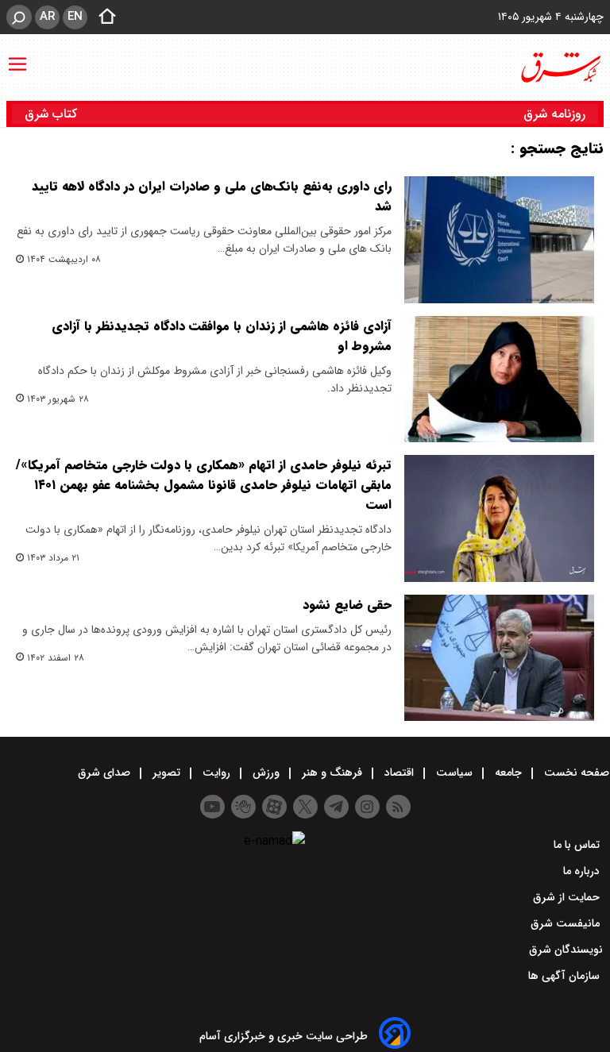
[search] (19, 17)
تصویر (166, 772)
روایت (216, 772)
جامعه (508, 772)
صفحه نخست (575, 772)
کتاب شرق (53, 114)
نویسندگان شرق (566, 949)
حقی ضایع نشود (347, 605)
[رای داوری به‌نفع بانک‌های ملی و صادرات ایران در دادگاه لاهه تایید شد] (499, 239)
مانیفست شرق (567, 923)
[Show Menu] (17, 56)
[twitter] (305, 807)
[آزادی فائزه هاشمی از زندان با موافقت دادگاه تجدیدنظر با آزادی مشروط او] (499, 379)
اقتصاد (399, 772)
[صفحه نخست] (102, 17)
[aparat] (274, 807)
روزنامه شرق (554, 114)
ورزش (266, 772)
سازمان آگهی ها (565, 976)
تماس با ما (578, 845)
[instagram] (367, 807)
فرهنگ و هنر (332, 772)
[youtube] (212, 807)
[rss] (398, 807)
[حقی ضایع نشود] (499, 658)
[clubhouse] (243, 807)
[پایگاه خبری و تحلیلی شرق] (560, 67)
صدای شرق (105, 772)
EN (75, 16)
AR (47, 16)
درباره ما (583, 871)
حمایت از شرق (568, 897)
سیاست (454, 772)
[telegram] (336, 807)
